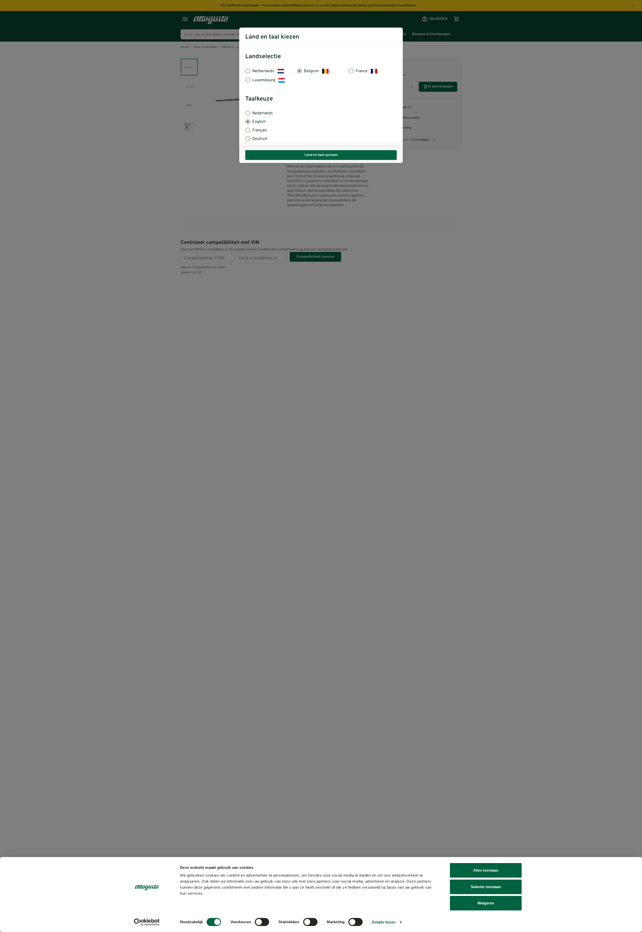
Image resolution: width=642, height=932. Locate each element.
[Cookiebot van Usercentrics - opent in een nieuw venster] (147, 922)
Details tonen (383, 922)
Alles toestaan (485, 870)
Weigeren (485, 903)
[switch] (262, 922)
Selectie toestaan (486, 887)
